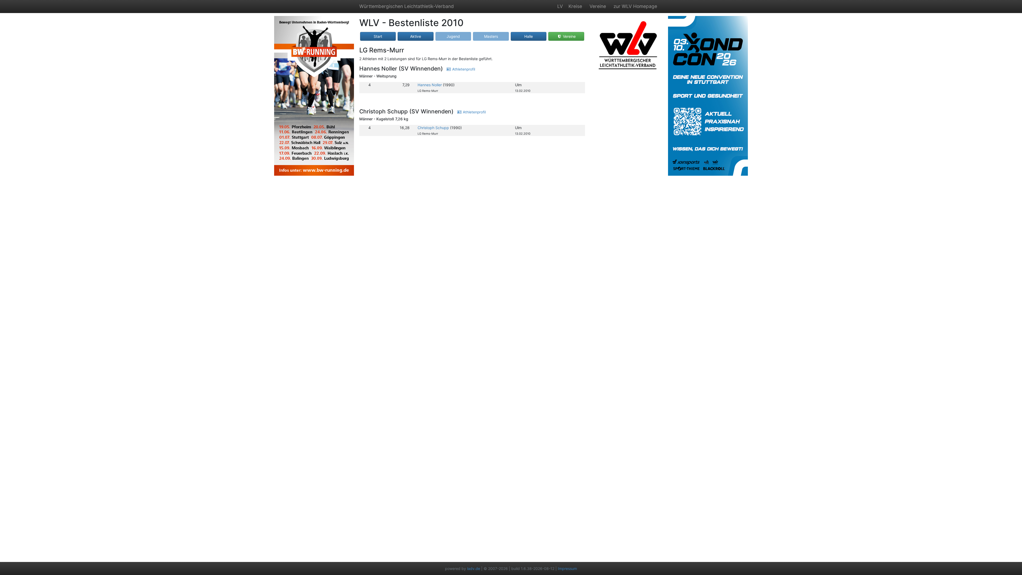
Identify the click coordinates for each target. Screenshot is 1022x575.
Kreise (575, 6)
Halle (528, 36)
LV (560, 6)
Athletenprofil (463, 69)
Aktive (415, 36)
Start (378, 36)
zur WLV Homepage (635, 6)
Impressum (567, 568)
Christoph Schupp (433, 127)
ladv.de (473, 568)
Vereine (598, 6)
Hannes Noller (430, 85)
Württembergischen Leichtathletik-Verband (406, 6)
